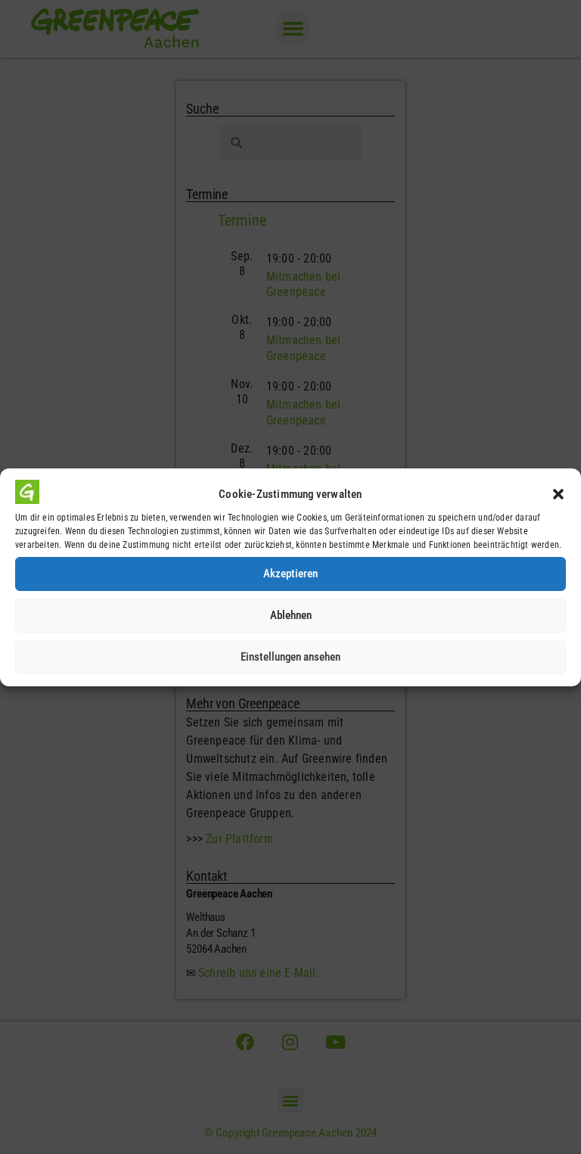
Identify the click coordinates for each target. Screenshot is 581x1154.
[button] (558, 494)
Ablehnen (291, 615)
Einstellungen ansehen (290, 657)
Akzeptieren (290, 573)
